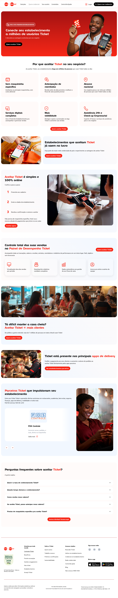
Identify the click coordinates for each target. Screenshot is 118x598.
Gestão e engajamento (30, 562)
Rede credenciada (70, 560)
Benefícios (27, 555)
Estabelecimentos (29, 569)
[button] (7, 448)
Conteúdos (55, 4)
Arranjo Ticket (28, 572)
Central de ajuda (70, 563)
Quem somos (48, 549)
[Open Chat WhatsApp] (111, 593)
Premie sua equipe (29, 558)
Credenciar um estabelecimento (74, 556)
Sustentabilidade (49, 560)
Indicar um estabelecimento (73, 553)
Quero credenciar (34, 4)
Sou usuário (45, 4)
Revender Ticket (70, 549)
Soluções (23, 4)
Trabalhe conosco (50, 553)
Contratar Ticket (29, 551)
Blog (66, 567)
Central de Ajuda (66, 4)
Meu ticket (27, 565)
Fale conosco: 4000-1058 (72, 571)
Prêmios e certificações (51, 556)
